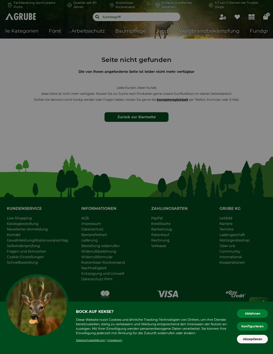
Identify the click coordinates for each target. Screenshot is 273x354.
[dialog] (136, 177)
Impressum (114, 340)
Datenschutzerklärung (90, 340)
